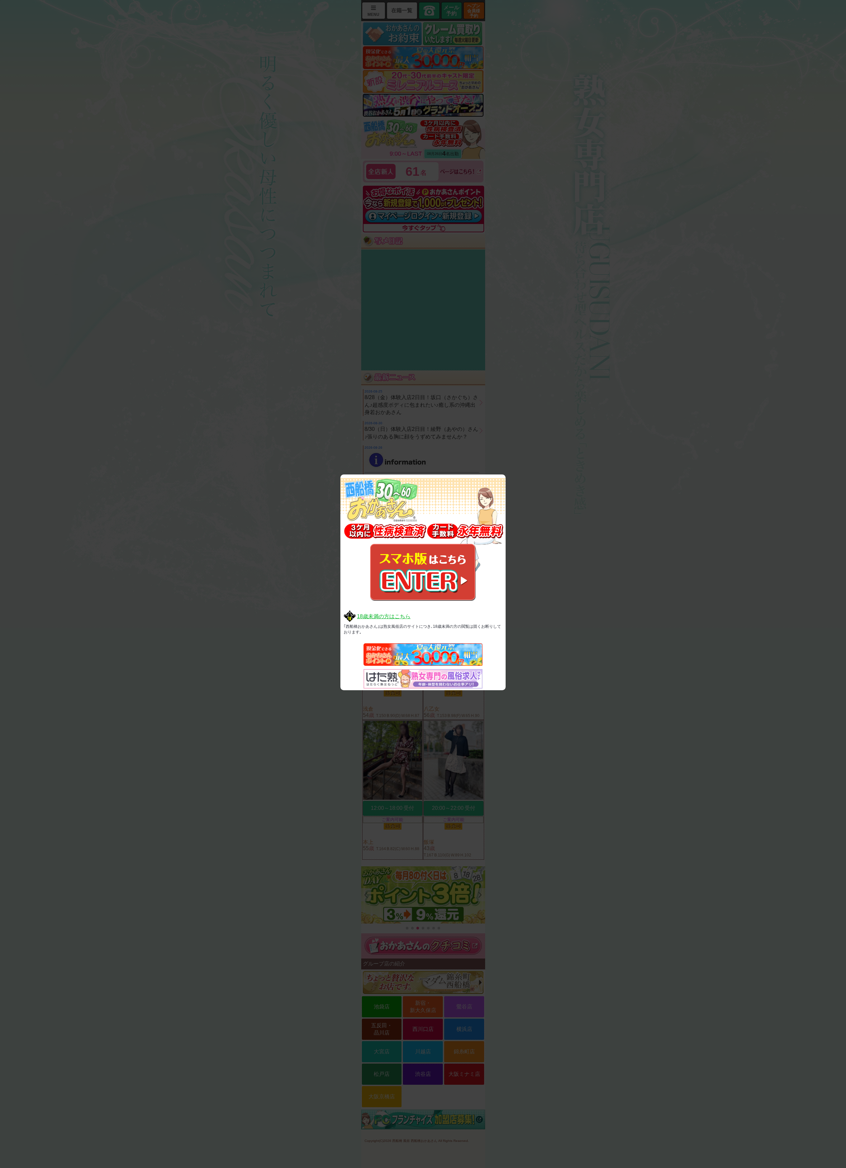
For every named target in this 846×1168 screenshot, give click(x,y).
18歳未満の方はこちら (383, 616)
